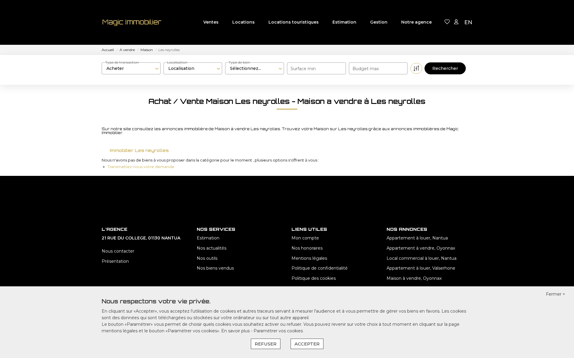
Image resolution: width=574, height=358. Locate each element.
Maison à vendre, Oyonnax (414, 278)
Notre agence (416, 22)
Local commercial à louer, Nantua (422, 258)
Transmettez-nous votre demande (141, 166)
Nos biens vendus (215, 268)
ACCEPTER (307, 344)
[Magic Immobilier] (131, 22)
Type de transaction (122, 62)
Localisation (177, 62)
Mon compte (305, 238)
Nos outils (207, 258)
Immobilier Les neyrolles (139, 150)
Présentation (115, 261)
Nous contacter (118, 251)
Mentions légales (309, 258)
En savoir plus (236, 331)
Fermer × (555, 294)
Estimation (344, 22)
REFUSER (266, 344)
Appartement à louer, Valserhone (421, 268)
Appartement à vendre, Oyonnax (421, 248)
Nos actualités (211, 248)
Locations (243, 22)
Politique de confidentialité (319, 268)
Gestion (378, 22)
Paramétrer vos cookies (278, 331)
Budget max (365, 68)
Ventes (211, 22)
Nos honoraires (307, 248)
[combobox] (131, 68)
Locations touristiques (293, 22)
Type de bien (239, 62)
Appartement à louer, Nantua (417, 238)
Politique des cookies (313, 278)
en (468, 22)
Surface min (303, 68)
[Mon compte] (456, 22)
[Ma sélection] (447, 22)
